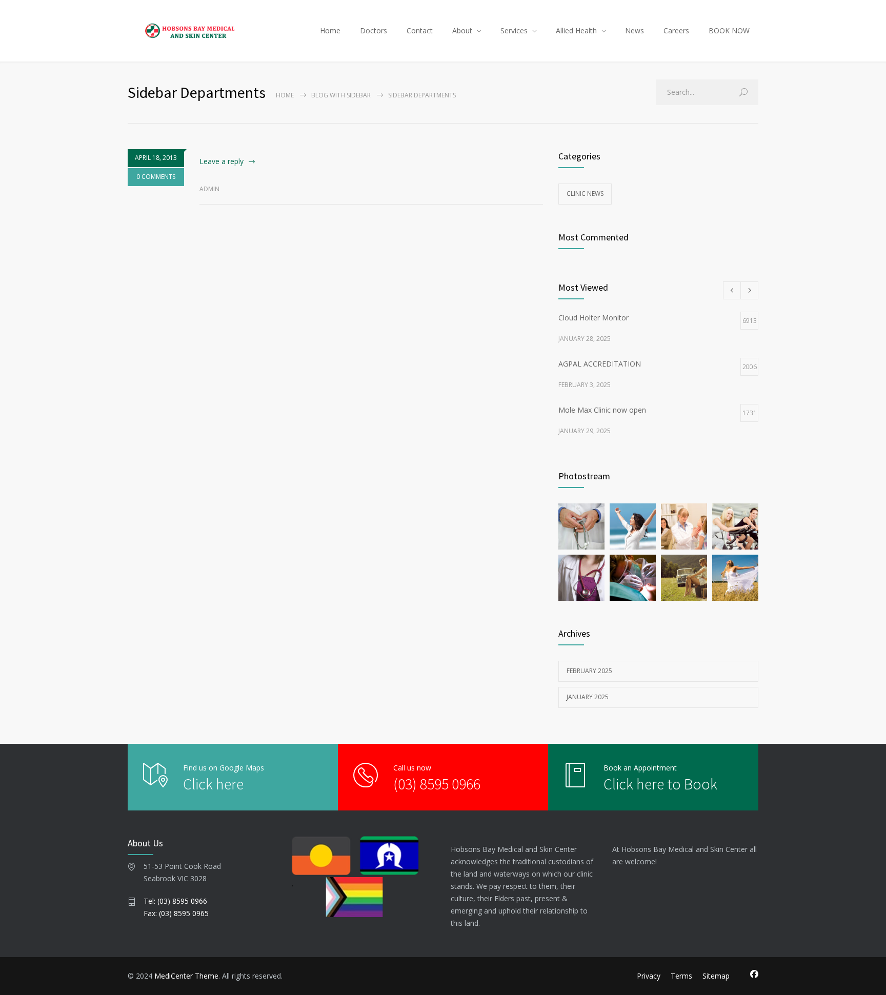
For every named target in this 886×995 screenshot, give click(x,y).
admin (209, 189)
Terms (681, 976)
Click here (213, 784)
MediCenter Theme (186, 976)
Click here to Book (660, 784)
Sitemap (716, 976)
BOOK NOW (729, 30)
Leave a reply (221, 161)
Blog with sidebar (341, 95)
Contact (420, 30)
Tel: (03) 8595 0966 (175, 901)
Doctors (373, 30)
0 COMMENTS (155, 176)
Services (514, 30)
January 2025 (588, 697)
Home (330, 30)
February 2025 (589, 670)
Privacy (648, 976)
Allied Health (576, 30)
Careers (676, 30)
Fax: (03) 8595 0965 (176, 913)
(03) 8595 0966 (436, 784)
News (634, 30)
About (462, 30)
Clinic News (585, 193)
